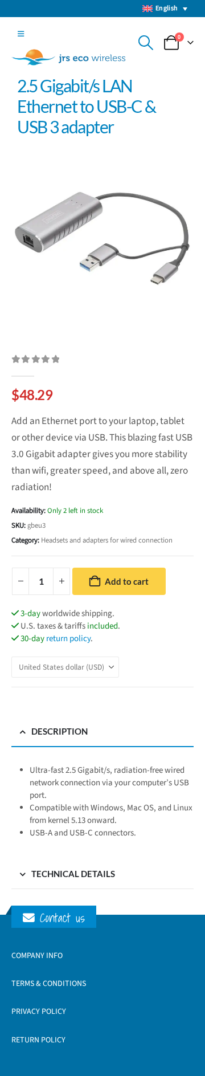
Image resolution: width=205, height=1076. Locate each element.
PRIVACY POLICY (38, 1011)
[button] (20, 34)
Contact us (60, 917)
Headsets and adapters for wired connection (107, 540)
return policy (68, 639)
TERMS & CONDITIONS (48, 983)
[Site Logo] (68, 57)
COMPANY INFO (37, 955)
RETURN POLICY (38, 1040)
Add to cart (127, 581)
